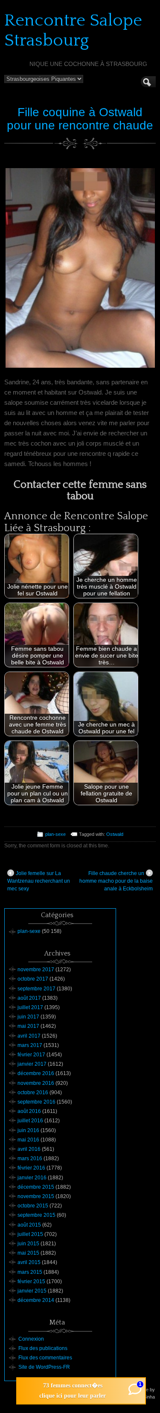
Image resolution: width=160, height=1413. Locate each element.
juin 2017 (28, 1017)
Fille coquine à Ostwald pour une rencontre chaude (80, 119)
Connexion (31, 1339)
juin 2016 (28, 1130)
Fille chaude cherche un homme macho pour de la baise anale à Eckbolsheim (116, 881)
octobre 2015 (32, 1206)
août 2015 (29, 1225)
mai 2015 (28, 1253)
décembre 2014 (35, 1300)
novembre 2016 (35, 1083)
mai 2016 (28, 1140)
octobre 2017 (32, 979)
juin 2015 (28, 1244)
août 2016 (29, 1111)
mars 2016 (29, 1158)
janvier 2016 (32, 1178)
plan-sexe (55, 834)
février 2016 (31, 1168)
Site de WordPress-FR (44, 1367)
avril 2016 (29, 1149)
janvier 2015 (32, 1291)
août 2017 (29, 998)
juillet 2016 (30, 1121)
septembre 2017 (36, 989)
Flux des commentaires (45, 1358)
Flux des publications (42, 1348)
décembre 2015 (35, 1187)
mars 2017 (29, 1045)
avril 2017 (29, 1036)
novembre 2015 (35, 1196)
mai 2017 (28, 1026)
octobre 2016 (32, 1093)
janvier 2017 (32, 1064)
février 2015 (31, 1281)
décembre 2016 (35, 1073)
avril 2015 (29, 1262)
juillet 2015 (30, 1234)
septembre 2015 (36, 1215)
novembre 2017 (35, 970)
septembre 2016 (36, 1102)
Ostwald (114, 834)
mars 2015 (29, 1272)
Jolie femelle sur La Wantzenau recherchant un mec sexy (38, 881)
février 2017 (31, 1055)
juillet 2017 (30, 1007)
